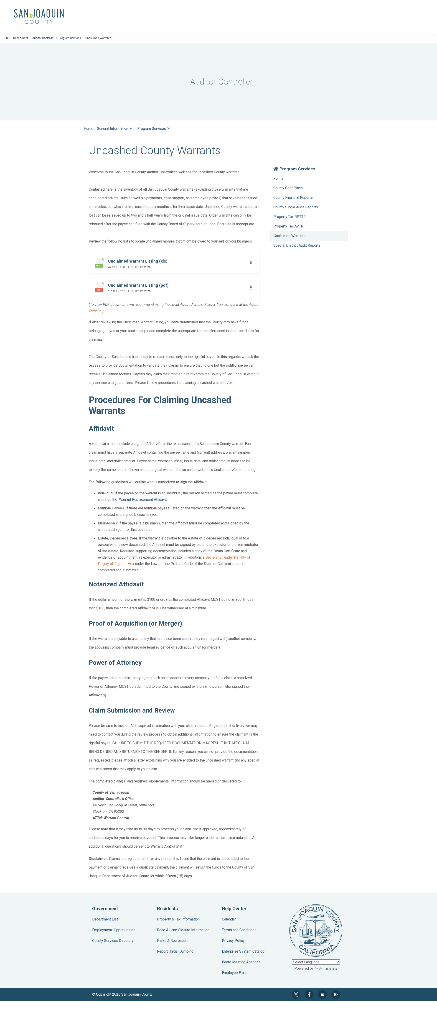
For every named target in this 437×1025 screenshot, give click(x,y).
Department (20, 38)
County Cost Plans (288, 188)
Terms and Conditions (239, 930)
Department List (105, 919)
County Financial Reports (293, 197)
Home (88, 128)
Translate (330, 968)
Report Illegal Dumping (175, 951)
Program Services (70, 38)
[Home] (7, 38)
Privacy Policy (233, 940)
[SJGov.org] (218, 16)
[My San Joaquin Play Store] (335, 994)
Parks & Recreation (172, 940)
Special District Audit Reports (296, 245)
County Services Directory (113, 940)
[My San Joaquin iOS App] (322, 994)
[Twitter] (296, 994)
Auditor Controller (43, 38)
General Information (115, 128)
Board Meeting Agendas (241, 962)
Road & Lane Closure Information (183, 930)
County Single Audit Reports (295, 207)
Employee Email (234, 973)
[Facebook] (309, 994)
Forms (278, 178)
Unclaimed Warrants (289, 236)
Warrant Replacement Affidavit (143, 499)
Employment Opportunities (113, 930)
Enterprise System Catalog (243, 951)
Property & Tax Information (178, 919)
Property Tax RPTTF (289, 217)
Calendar (229, 919)
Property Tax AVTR (288, 226)
